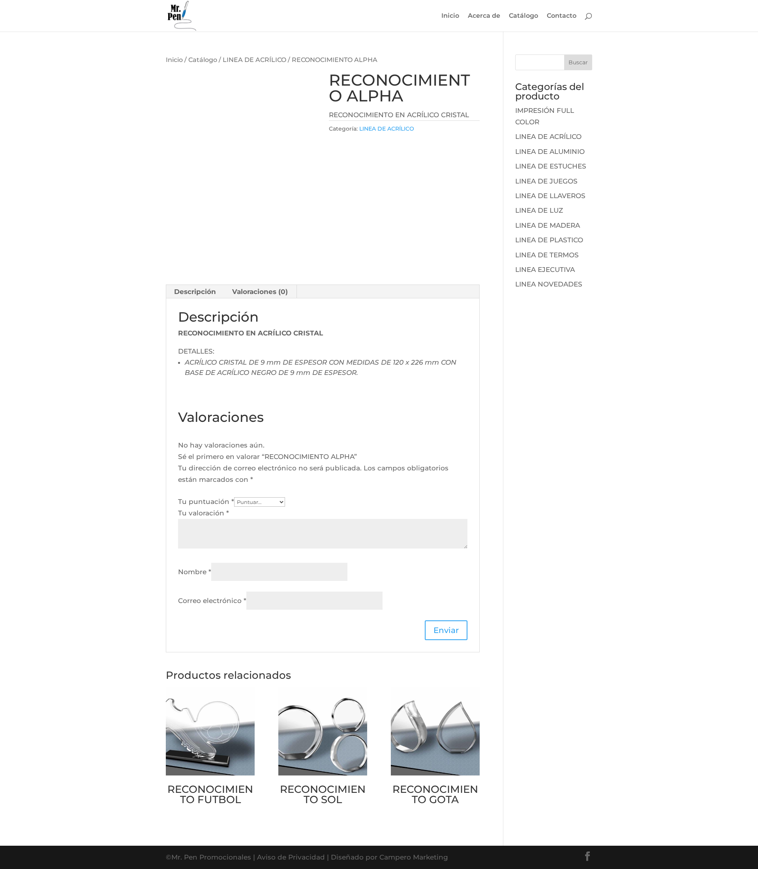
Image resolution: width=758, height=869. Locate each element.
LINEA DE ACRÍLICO (254, 60)
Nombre (194, 572)
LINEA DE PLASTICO (549, 240)
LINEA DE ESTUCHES (550, 166)
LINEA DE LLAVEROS (550, 196)
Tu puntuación (206, 502)
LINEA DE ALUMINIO (550, 151)
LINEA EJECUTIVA (545, 269)
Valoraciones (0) (260, 292)
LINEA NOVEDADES (548, 284)
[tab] (195, 291)
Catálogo (523, 16)
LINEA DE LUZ (539, 210)
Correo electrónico (212, 601)
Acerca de (484, 16)
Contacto (561, 16)
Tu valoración (203, 513)
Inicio (450, 16)
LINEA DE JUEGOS (546, 181)
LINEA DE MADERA (547, 225)
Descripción (195, 292)
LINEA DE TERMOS (547, 255)
